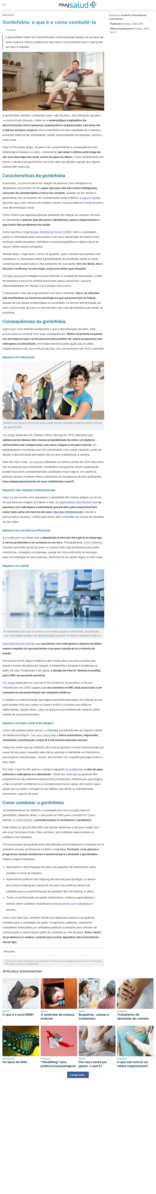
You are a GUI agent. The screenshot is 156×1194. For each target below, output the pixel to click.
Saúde (82, 1011)
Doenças (122, 1011)
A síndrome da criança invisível (57, 1016)
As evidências (11, 537)
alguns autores (91, 197)
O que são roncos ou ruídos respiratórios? (132, 1064)
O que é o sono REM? (18, 1014)
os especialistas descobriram (74, 502)
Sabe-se (7, 497)
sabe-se (43, 709)
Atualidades (8, 15)
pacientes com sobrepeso (74, 903)
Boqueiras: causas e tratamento (94, 1016)
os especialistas (22, 820)
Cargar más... (78, 1074)
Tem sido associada (43, 735)
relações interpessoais (67, 512)
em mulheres (94, 542)
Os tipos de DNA (14, 1062)
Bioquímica (8, 1059)
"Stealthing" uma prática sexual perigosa (58, 1064)
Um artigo (8, 435)
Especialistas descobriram (18, 643)
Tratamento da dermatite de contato (133, 1016)
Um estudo (36, 462)
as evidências (73, 769)
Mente (6, 1011)
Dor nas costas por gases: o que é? (93, 1064)
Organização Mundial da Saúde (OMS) (47, 232)
